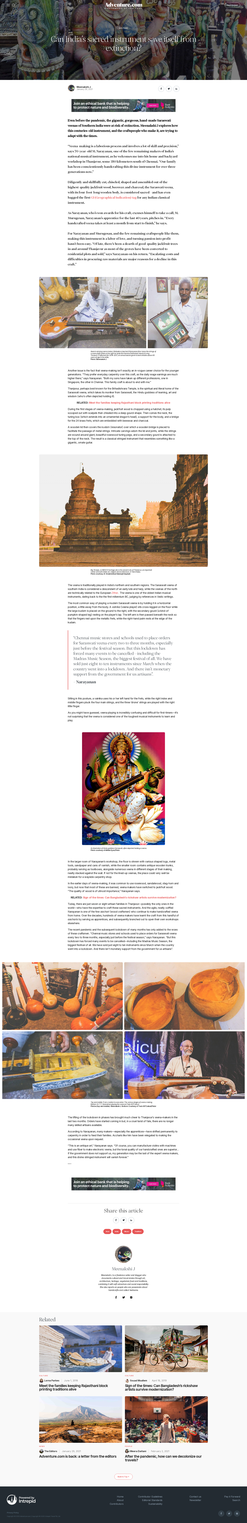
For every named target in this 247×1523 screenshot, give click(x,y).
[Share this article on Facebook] (161, 89)
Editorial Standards (152, 1500)
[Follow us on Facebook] (221, 1513)
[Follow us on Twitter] (229, 1513)
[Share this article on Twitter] (169, 89)
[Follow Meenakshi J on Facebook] (116, 1298)
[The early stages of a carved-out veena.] (184, 995)
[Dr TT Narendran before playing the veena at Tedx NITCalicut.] (184, 1064)
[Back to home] (123, 5)
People (129, 1446)
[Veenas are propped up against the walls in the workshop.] (62, 995)
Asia (107, 1231)
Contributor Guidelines (150, 1496)
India (116, 1231)
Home (120, 1496)
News (42, 1446)
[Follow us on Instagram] (237, 1513)
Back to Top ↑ (123, 1477)
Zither (115, 592)
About (120, 1500)
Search (236, 1500)
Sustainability (155, 1503)
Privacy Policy (13, 1513)
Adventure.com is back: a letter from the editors (77, 1456)
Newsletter (195, 1500)
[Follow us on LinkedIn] (176, 89)
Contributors (117, 1503)
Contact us (195, 1496)
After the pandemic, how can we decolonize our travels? (163, 1458)
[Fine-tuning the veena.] (62, 1064)
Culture (123, 28)
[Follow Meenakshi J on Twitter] (123, 1298)
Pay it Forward (232, 5)
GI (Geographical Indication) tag (114, 197)
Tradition (138, 1231)
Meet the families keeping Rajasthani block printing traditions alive (129, 402)
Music (126, 1231)
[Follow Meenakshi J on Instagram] (131, 1298)
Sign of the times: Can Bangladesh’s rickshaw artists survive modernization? (129, 897)
